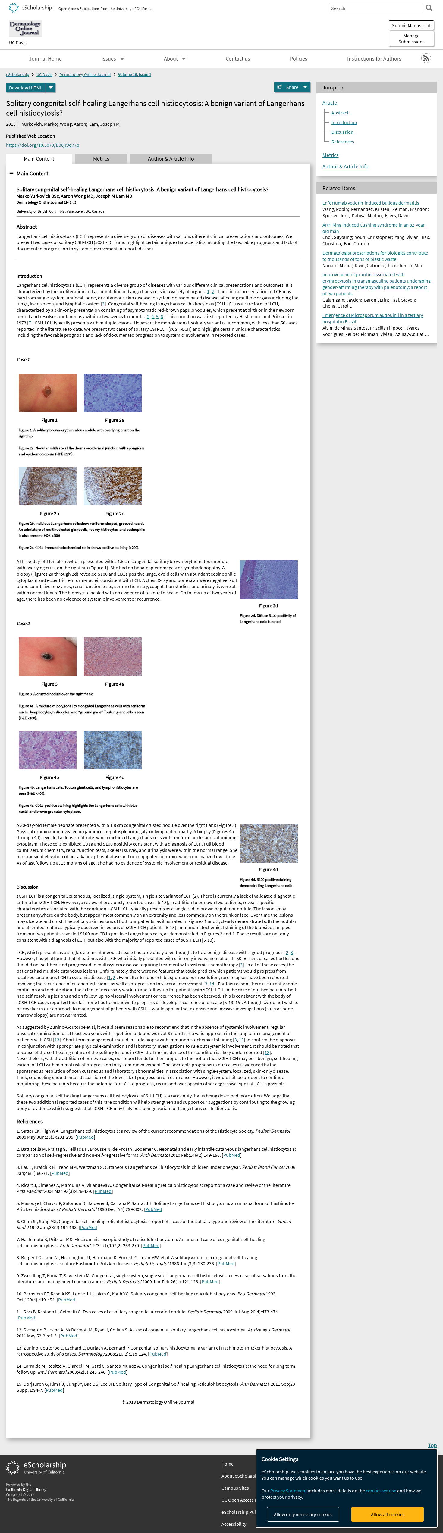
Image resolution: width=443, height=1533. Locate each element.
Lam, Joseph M (104, 124)
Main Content (32, 173)
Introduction (344, 122)
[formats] (50, 87)
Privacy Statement (288, 1491)
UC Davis (18, 42)
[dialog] (346, 1488)
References (342, 142)
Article (329, 102)
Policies (298, 58)
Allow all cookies (387, 1514)
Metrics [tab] (101, 158)
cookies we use (381, 1491)
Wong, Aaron (73, 124)
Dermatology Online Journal (85, 74)
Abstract (339, 113)
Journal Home (45, 58)
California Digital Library (26, 1489)
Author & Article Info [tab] (171, 158)
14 (211, 984)
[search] (429, 8)
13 (57, 1040)
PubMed (85, 1137)
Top (432, 1445)
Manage (411, 39)
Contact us (238, 58)
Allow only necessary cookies (303, 1514)
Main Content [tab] (39, 158)
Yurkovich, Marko (39, 124)
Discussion (342, 132)
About (171, 58)
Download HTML (25, 88)
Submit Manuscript (411, 25)
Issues (109, 58)
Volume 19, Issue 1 (134, 74)
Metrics (330, 155)
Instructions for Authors (374, 58)
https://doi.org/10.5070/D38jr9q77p (42, 145)
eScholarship (17, 74)
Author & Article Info (345, 166)
